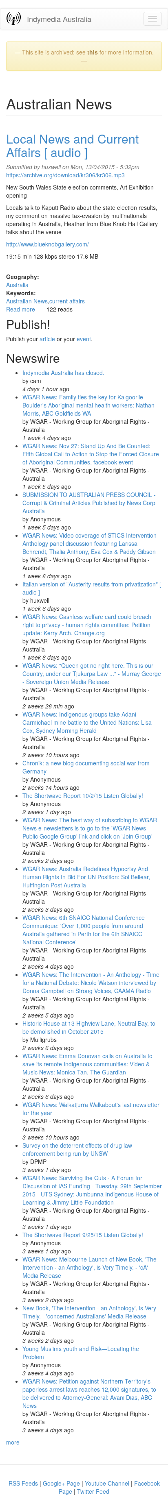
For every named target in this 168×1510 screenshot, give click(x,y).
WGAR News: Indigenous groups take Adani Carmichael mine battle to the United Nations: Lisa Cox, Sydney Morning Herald (87, 722)
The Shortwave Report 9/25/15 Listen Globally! (82, 1235)
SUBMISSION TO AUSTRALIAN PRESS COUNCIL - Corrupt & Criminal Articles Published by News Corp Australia (89, 502)
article (47, 339)
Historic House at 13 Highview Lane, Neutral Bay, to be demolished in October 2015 (88, 1027)
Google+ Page (61, 1483)
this (92, 52)
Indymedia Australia (59, 18)
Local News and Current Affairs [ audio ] (72, 145)
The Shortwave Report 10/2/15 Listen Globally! (82, 795)
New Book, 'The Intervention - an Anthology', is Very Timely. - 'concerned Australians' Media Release (89, 1312)
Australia (17, 285)
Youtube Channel (107, 1483)
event (84, 339)
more (13, 1442)
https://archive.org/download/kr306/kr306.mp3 (65, 175)
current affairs (67, 301)
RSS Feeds (23, 1483)
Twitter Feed (93, 1491)
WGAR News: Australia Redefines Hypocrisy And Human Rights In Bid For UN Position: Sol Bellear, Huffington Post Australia (86, 877)
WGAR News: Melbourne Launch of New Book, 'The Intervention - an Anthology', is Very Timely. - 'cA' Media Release (89, 1267)
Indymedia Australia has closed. (63, 372)
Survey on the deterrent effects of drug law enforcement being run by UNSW (77, 1149)
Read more (20, 309)
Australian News (27, 301)
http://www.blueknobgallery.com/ (47, 244)
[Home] (13, 18)
